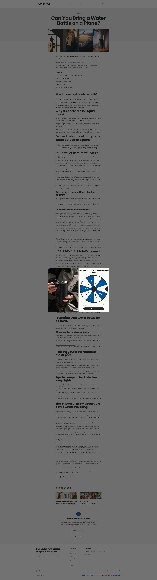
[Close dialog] (49, 269)
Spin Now (94, 309)
